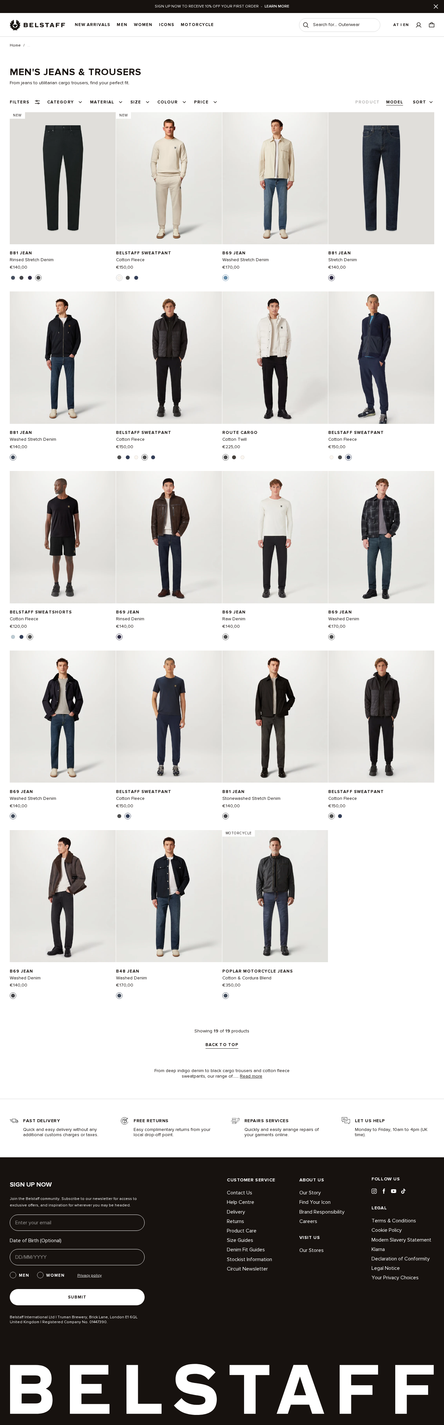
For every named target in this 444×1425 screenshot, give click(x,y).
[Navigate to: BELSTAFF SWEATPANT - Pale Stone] (169, 178)
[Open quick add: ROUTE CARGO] (225, 457)
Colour (167, 102)
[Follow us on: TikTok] (403, 1191)
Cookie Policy (387, 1230)
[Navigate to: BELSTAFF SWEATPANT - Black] (169, 357)
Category (60, 102)
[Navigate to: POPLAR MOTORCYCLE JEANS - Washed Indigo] (275, 896)
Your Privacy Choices (395, 1277)
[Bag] (431, 25)
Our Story (310, 1193)
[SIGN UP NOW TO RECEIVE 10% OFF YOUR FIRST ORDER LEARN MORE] (222, 6)
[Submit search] (305, 25)
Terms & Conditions (394, 1221)
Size (135, 102)
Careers (308, 1221)
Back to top (221, 1045)
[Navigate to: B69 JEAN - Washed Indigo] (63, 717)
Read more (251, 1076)
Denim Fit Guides (246, 1249)
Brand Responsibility (322, 1212)
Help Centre (240, 1202)
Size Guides (240, 1240)
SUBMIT (77, 1297)
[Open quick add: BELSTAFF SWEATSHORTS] (13, 637)
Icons (166, 24)
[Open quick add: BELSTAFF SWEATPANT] (119, 278)
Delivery (236, 1212)
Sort (419, 102)
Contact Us (239, 1193)
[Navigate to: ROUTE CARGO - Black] (275, 357)
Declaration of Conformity (401, 1259)
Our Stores (311, 1250)
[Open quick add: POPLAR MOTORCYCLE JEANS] (225, 995)
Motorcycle (197, 24)
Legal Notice (386, 1268)
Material (102, 102)
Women (143, 24)
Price (201, 102)
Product (367, 102)
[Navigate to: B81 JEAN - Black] (63, 178)
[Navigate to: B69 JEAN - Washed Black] (63, 896)
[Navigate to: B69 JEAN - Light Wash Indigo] (275, 178)
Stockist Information (249, 1259)
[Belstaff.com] (37, 25)
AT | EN (401, 24)
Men (122, 24)
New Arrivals (92, 24)
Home (15, 45)
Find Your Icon (315, 1202)
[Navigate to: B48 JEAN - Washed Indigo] (169, 896)
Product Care (241, 1231)
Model (394, 102)
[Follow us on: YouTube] (393, 1191)
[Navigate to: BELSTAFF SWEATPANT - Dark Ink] (381, 357)
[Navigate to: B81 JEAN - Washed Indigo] (63, 357)
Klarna (378, 1249)
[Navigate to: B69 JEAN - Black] (275, 537)
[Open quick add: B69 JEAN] (225, 278)
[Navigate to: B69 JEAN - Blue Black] (381, 537)
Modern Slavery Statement (401, 1240)
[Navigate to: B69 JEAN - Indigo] (169, 537)
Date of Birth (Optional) (35, 1240)
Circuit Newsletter (247, 1269)
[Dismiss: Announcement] (436, 6)
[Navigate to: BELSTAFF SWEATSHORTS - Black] (63, 537)
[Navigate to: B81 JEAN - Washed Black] (275, 717)
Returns (235, 1221)
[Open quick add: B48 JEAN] (119, 995)
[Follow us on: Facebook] (384, 1191)
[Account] (418, 25)
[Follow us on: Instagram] (374, 1191)
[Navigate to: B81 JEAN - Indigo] (381, 178)
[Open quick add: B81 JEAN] (13, 278)
